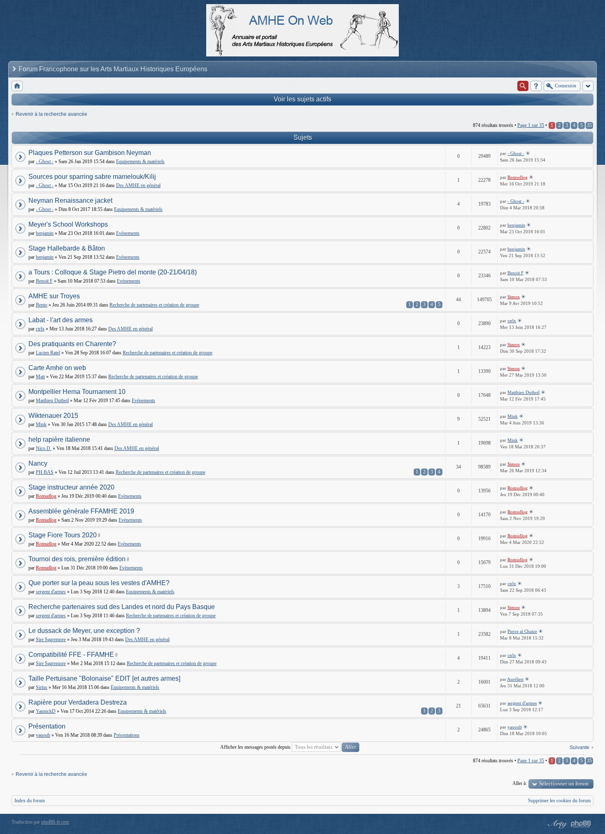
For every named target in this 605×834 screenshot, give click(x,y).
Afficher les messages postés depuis (256, 747)
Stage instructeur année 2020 (71, 487)
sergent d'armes (51, 592)
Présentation (46, 726)
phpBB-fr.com (55, 822)
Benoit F (44, 281)
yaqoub (43, 735)
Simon (513, 296)
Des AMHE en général (138, 185)
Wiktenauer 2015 (53, 415)
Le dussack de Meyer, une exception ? (84, 630)
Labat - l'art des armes (60, 319)
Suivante (579, 747)
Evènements (128, 233)
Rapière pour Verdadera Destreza (77, 702)
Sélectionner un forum (564, 783)
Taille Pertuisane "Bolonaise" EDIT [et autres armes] (104, 678)
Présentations (127, 735)
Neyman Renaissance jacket (70, 200)
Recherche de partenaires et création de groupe (154, 305)
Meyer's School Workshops (68, 224)
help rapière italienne (59, 439)
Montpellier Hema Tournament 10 (77, 391)
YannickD (46, 711)
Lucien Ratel (48, 353)
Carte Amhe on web (57, 367)
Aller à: (519, 783)
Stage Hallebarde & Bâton (66, 248)
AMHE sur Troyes (54, 296)
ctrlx (40, 329)
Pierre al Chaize (522, 631)
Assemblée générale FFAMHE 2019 (81, 511)
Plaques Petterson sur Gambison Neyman (89, 152)
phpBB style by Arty (556, 824)
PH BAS (45, 472)
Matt (40, 377)
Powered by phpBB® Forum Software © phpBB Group (581, 824)
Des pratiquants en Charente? (72, 343)
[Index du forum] (17, 86)
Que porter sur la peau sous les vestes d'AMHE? (99, 582)
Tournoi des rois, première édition (77, 558)
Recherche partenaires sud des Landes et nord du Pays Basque (121, 606)
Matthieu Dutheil (52, 400)
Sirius (41, 687)
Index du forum (29, 801)
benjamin (45, 233)
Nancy (37, 463)
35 (589, 125)
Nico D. (43, 448)
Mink (41, 424)
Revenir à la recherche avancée (51, 114)
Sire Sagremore (51, 639)
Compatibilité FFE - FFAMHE (71, 654)
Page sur (530, 125)
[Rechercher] (522, 86)
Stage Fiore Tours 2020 (62, 535)
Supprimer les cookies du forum (559, 801)
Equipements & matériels (140, 161)
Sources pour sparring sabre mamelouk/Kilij (92, 176)
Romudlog (517, 177)
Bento (41, 305)
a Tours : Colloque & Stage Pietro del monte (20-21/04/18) (112, 272)
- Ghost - (45, 161)
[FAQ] (536, 86)
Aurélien (515, 679)
